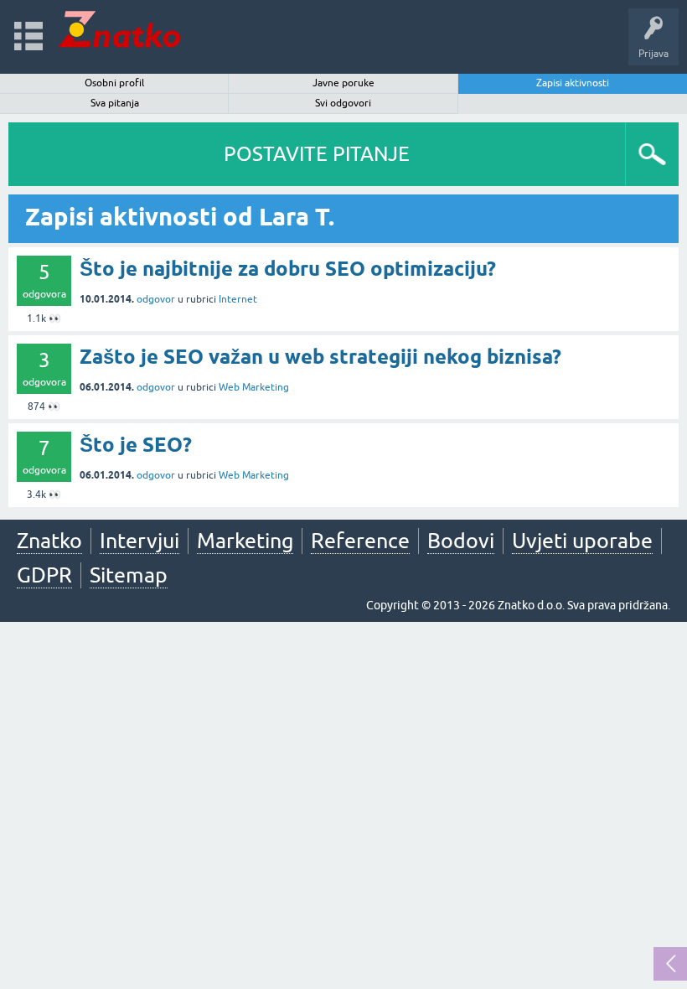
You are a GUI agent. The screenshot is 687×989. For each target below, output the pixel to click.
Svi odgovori (343, 103)
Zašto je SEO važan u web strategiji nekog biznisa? (320, 356)
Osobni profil (114, 83)
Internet (238, 299)
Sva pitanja (114, 103)
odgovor (156, 299)
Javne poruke (343, 83)
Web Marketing (254, 387)
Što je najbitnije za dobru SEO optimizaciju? (288, 268)
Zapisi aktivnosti (572, 83)
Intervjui (139, 540)
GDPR (44, 575)
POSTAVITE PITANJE (317, 153)
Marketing (245, 540)
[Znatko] (119, 28)
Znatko (49, 540)
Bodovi (460, 540)
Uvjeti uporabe (582, 540)
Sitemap (129, 575)
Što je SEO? (136, 444)
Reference (360, 540)
